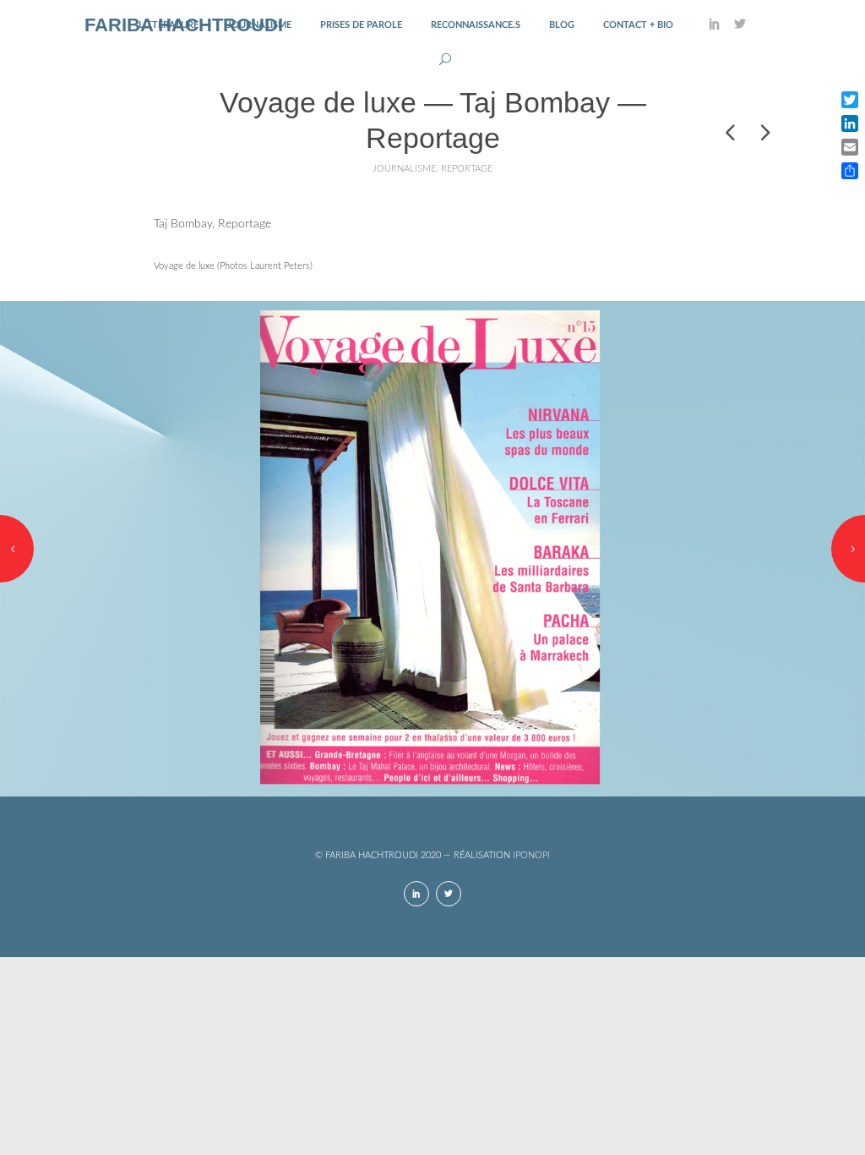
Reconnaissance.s (475, 25)
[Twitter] (740, 25)
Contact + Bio (638, 25)
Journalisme (259, 25)
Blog (561, 25)
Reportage (466, 168)
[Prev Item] (730, 132)
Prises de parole (361, 25)
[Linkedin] (714, 25)
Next (848, 549)
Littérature (169, 25)
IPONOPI (531, 855)
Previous (17, 549)
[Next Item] (764, 132)
